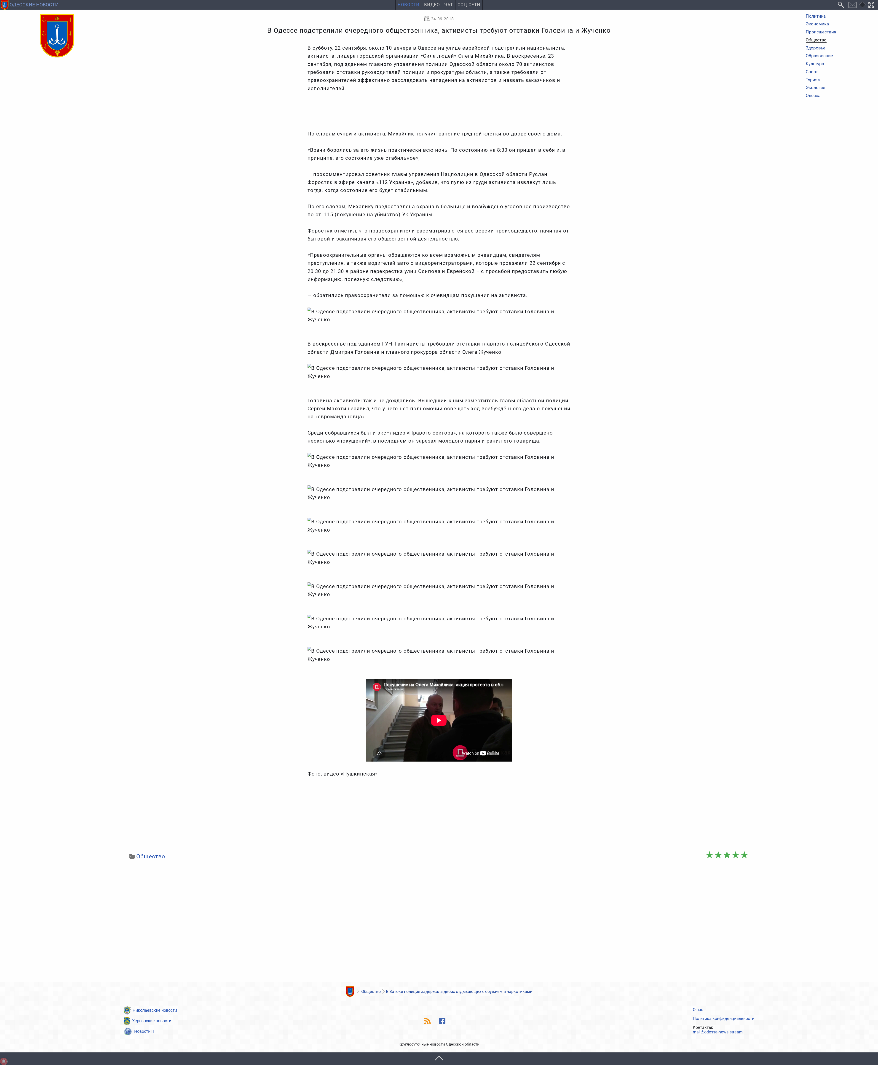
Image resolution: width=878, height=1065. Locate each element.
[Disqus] (439, 925)
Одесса (813, 96)
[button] (439, 1058)
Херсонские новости (151, 1020)
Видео (432, 4)
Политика (816, 16)
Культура (815, 64)
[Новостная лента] (427, 1021)
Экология (815, 88)
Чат (448, 4)
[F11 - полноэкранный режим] (871, 5)
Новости (409, 4)
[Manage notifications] (3, 1061)
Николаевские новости (155, 1010)
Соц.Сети (469, 4)
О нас (698, 1010)
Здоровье (815, 48)
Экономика (817, 24)
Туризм (813, 80)
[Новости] (350, 991)
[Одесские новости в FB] (442, 1021)
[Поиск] (841, 5)
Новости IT (144, 1031)
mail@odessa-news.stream (718, 1032)
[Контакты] (852, 5)
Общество (816, 40)
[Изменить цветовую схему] (862, 5)
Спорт (812, 72)
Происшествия (821, 32)
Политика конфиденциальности (723, 1018)
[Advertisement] (439, 815)
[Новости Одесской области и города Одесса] (57, 36)
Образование (819, 56)
